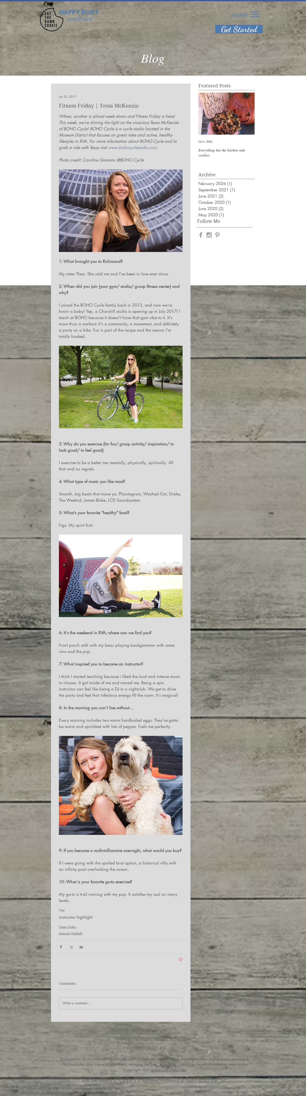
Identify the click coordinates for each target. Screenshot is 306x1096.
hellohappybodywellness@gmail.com (162, 1037)
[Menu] (255, 14)
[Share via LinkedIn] (81, 947)
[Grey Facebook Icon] (200, 235)
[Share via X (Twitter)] (71, 947)
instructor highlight (76, 917)
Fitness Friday (67, 927)
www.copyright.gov (169, 1069)
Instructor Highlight (70, 933)
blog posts (177, 1064)
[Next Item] (248, 113)
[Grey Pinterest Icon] (217, 235)
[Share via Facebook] (61, 947)
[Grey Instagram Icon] (209, 235)
